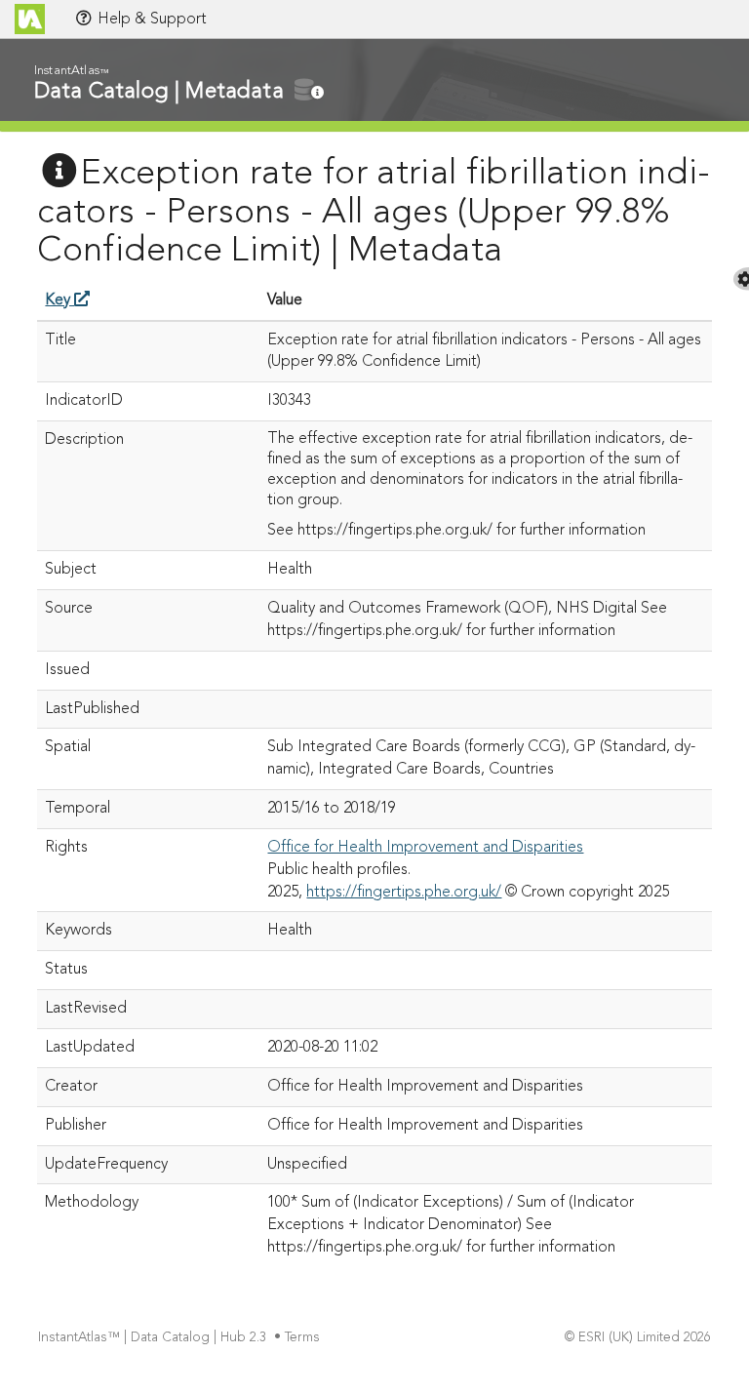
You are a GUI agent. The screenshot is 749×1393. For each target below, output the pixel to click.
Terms (302, 1338)
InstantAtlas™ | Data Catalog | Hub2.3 (152, 1338)
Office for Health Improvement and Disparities (425, 848)
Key (59, 300)
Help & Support (150, 19)
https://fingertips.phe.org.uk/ (403, 892)
